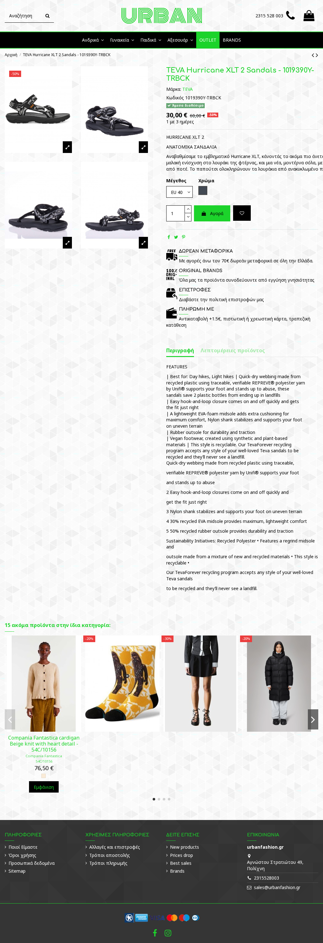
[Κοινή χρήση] (168, 237)
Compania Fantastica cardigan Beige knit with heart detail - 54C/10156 (43, 743)
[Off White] (43, 776)
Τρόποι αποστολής (109, 855)
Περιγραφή (180, 351)
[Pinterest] (183, 237)
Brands (177, 871)
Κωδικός (175, 98)
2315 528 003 (269, 16)
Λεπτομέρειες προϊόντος (233, 351)
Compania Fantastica (44, 755)
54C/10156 (44, 761)
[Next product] (317, 54)
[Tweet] (176, 237)
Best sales (180, 863)
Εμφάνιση (44, 787)
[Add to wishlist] (242, 213)
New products (184, 847)
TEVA (187, 89)
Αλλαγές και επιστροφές (114, 847)
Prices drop (181, 855)
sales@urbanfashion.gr (277, 887)
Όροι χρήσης (22, 855)
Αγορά (216, 213)
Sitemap (17, 871)
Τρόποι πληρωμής (108, 863)
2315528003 (266, 878)
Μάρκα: (173, 89)
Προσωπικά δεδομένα (32, 863)
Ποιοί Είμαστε (23, 847)
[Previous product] (314, 54)
